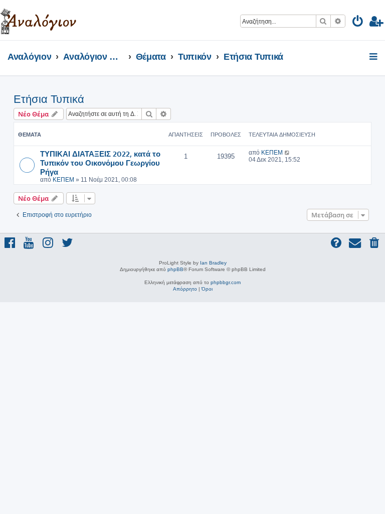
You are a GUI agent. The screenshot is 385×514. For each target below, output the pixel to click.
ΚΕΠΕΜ (63, 179)
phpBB (175, 269)
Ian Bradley (213, 263)
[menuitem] (358, 23)
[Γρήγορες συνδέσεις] (374, 57)
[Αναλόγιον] (38, 20)
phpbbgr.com (226, 282)
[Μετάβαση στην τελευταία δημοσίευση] (287, 152)
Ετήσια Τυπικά (49, 99)
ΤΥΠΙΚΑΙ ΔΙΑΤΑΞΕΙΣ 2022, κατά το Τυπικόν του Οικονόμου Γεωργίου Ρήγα (100, 162)
